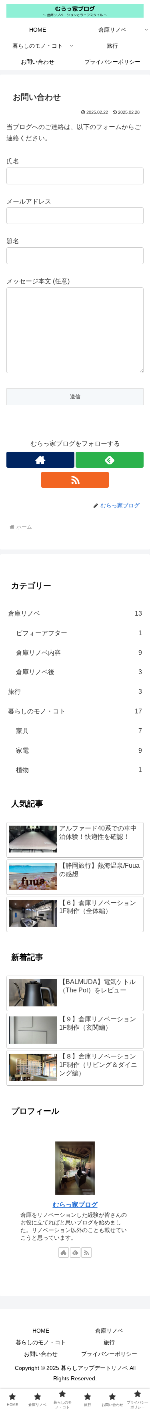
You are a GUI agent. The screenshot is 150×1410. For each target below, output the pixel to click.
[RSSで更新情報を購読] (75, 480)
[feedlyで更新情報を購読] (110, 460)
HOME (40, 1330)
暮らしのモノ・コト (41, 1342)
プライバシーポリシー (109, 1354)
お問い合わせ (41, 1354)
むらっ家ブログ (75, 1204)
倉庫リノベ (109, 1330)
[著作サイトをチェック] (40, 460)
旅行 (109, 1342)
